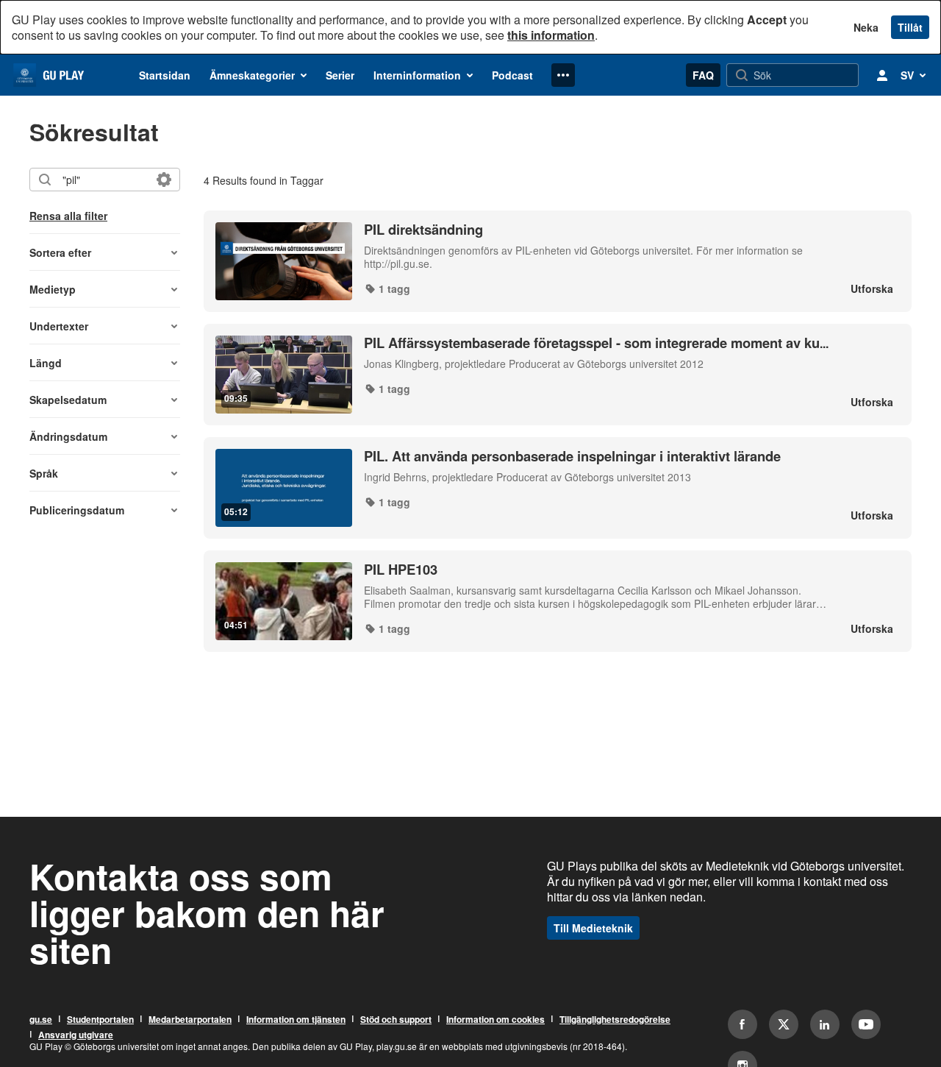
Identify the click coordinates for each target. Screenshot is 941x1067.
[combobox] (104, 179)
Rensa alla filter (68, 215)
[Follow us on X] (783, 1024)
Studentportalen (100, 1019)
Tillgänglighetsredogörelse (614, 1019)
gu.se (40, 1019)
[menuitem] (164, 75)
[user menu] (882, 75)
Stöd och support (396, 1019)
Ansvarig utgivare (75, 1035)
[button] (104, 252)
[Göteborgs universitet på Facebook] (742, 1024)
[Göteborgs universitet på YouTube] (866, 1024)
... (596, 343)
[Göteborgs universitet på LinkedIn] (825, 1024)
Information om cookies (495, 1019)
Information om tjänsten (296, 1019)
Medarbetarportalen (190, 1019)
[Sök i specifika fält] (164, 179)
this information (551, 34)
